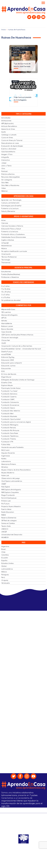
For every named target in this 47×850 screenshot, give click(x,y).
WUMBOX (5, 537)
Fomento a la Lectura (9, 208)
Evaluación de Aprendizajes (12, 146)
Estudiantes (6, 271)
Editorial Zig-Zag (7, 357)
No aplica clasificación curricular (14, 251)
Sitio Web (5, 182)
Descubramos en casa (10, 143)
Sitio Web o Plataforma (10, 185)
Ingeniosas (5, 456)
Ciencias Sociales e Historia (12, 226)
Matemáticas (6, 246)
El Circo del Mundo (8, 374)
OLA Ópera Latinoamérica (11, 481)
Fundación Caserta (8, 397)
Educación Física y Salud (11, 229)
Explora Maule (7, 385)
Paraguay (5, 574)
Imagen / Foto (6, 154)
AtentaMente (6, 323)
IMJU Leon (5, 450)
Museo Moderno (7, 473)
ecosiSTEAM (6, 354)
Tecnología (5, 260)
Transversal (5, 262)
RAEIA (3, 515)
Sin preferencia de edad (10, 300)
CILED (3, 343)
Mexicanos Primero (8, 464)
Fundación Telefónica (9, 436)
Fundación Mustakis (9, 416)
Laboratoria (6, 461)
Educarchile (6, 368)
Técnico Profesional (9, 257)
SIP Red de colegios (9, 520)
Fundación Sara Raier (9, 433)
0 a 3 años (5, 286)
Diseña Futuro (6, 351)
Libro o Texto (18, 52)
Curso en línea (7, 137)
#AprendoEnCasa (8, 309)
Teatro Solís (6, 526)
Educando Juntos (8, 366)
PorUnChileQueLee (8, 498)
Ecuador (4, 558)
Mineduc (4, 467)
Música (4, 248)
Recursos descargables (10, 177)
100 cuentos (6, 312)
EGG (3, 371)
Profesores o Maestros (10, 277)
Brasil (3, 549)
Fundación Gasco (8, 408)
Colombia (5, 555)
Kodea (3, 458)
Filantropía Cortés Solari (11, 388)
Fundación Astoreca (9, 394)
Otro (3, 168)
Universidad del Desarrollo (11, 534)
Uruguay (4, 580)
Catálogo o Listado (8, 135)
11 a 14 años (5, 289)
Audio (15, 81)
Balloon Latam (7, 326)
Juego (3, 163)
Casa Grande (6, 332)
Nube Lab (5, 475)
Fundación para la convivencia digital (16, 422)
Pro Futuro (5, 504)
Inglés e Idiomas (7, 240)
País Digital (5, 487)
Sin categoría (6, 180)
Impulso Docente (8, 453)
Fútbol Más (5, 444)
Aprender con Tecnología (11, 200)
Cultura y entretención (10, 203)
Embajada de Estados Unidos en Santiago (17, 380)
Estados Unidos (7, 563)
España (4, 560)
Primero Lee (6, 501)
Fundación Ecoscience (10, 405)
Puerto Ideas (6, 509)
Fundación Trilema (8, 439)
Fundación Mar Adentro (10, 411)
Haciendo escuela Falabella (12, 447)
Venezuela (5, 583)
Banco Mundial (7, 329)
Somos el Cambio (8, 523)
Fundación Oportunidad (10, 419)
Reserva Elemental (8, 518)
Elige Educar (6, 377)
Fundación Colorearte (10, 402)
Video (15, 55)
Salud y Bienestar (8, 211)
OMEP (3, 484)
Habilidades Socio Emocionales (13, 237)
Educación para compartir (11, 363)
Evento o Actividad (8, 149)
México (4, 572)
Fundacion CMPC (8, 399)
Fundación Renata (8, 427)
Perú (3, 577)
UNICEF (4, 532)
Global (4, 566)
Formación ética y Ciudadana (13, 234)
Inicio (3, 30)
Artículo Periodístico (9, 126)
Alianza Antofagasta (9, 315)
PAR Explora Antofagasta (11, 489)
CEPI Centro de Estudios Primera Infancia (17, 335)
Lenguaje (5, 243)
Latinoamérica (7, 569)
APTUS (3, 318)
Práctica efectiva (7, 174)
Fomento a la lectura (9, 231)
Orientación (6, 254)
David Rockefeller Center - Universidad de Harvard (21, 349)
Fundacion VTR (7, 442)
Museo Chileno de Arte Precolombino (16, 470)
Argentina (5, 546)
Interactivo (5, 160)
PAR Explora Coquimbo (10, 492)
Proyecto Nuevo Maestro (11, 506)
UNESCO (4, 529)
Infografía (5, 157)
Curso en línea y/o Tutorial (20, 49)
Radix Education (7, 512)
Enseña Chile (6, 382)
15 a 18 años (6, 292)
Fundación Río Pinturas (10, 430)
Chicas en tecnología (9, 337)
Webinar (4, 191)
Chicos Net (5, 340)
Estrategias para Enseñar (11, 206)
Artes (3, 220)
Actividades (5, 118)
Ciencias (4, 223)
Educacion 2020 (7, 360)
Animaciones (6, 121)
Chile (3, 552)
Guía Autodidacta (8, 151)
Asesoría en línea (8, 129)
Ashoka (4, 321)
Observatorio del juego (10, 478)
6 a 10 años (5, 297)
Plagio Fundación (8, 495)
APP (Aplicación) (7, 123)
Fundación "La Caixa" (9, 391)
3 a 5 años (5, 294)
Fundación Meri (7, 413)
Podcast (4, 171)
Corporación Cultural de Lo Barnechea (16, 346)
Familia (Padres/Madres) (10, 274)
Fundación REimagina (9, 425)
